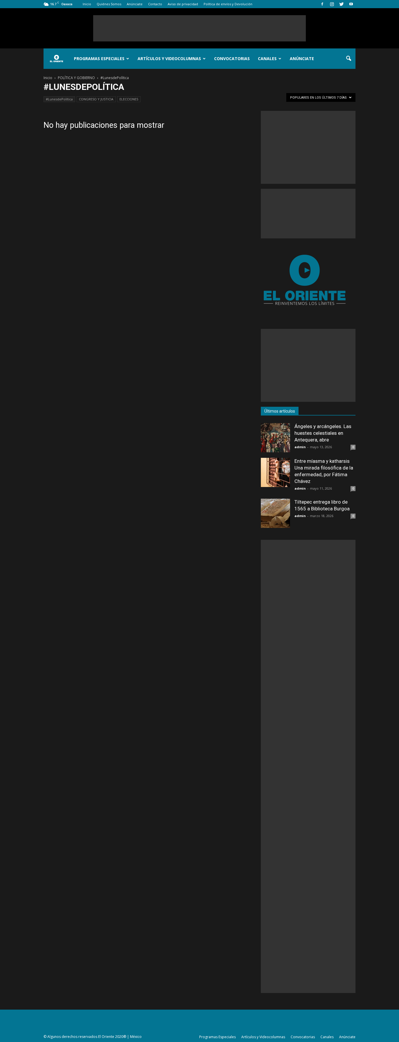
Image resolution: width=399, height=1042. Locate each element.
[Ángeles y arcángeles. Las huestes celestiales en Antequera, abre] (275, 437)
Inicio (87, 4)
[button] (348, 59)
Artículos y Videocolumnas (169, 58)
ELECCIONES (128, 99)
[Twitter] (341, 4)
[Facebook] (322, 4)
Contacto (155, 4)
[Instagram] (331, 4)
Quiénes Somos (109, 4)
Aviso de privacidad (183, 4)
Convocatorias (232, 58)
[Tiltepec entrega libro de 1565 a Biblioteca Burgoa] (275, 513)
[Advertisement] (199, 28)
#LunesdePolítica (59, 99)
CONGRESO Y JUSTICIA (96, 99)
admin (300, 447)
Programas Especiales (99, 58)
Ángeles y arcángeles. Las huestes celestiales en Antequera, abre (322, 433)
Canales (267, 58)
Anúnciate (135, 4)
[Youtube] (351, 4)
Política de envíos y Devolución (228, 4)
